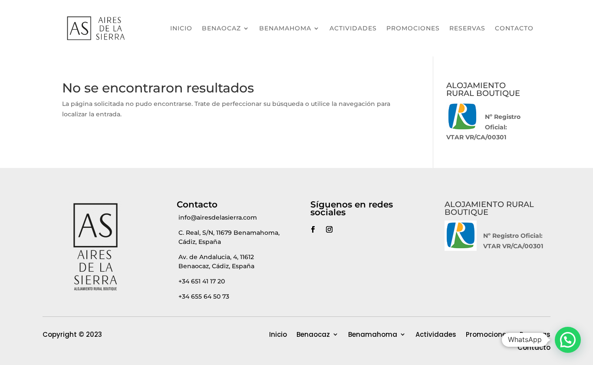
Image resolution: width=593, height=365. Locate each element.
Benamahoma (285, 28)
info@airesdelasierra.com (217, 217)
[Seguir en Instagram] (329, 229)
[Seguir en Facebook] (312, 229)
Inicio (181, 28)
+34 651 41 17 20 (201, 281)
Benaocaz (221, 28)
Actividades (353, 28)
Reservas (467, 28)
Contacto (514, 28)
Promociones (413, 28)
